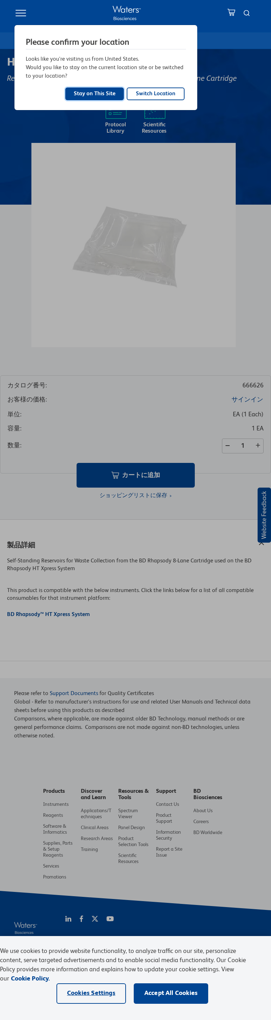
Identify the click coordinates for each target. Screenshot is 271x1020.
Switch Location (155, 94)
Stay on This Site (94, 94)
